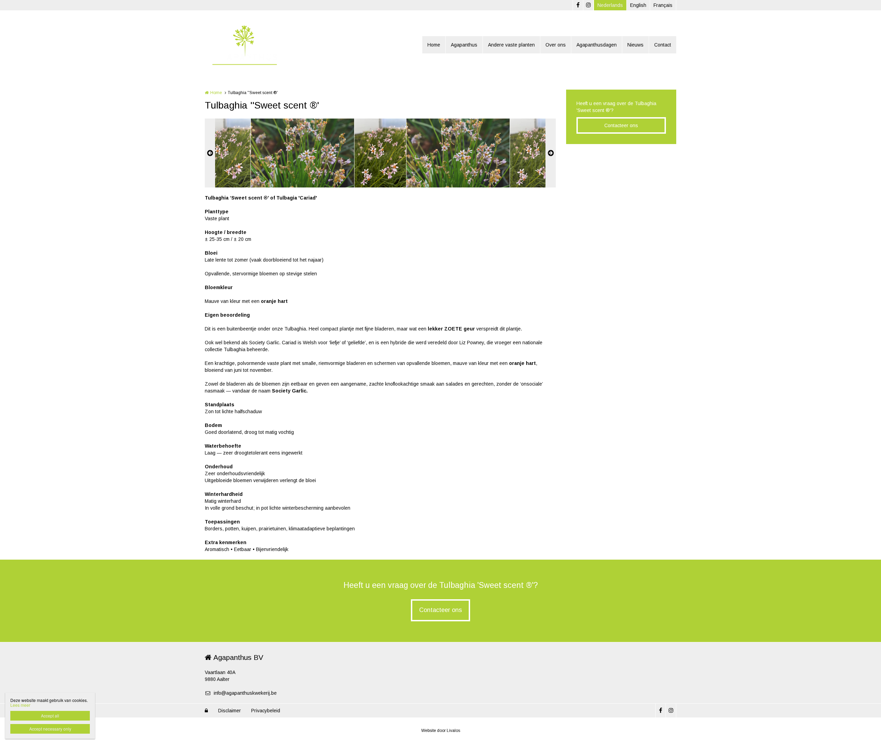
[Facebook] (578, 5)
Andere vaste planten (511, 45)
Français (663, 5)
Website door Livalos (440, 730)
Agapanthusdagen (596, 45)
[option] (380, 153)
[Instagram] (588, 5)
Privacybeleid (265, 710)
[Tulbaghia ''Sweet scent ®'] (225, 153)
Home (433, 45)
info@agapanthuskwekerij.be (245, 693)
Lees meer (20, 705)
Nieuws (635, 45)
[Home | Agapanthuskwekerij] (254, 45)
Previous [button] (210, 153)
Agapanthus (464, 45)
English (638, 5)
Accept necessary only (50, 729)
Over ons (555, 45)
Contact (662, 45)
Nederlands (610, 5)
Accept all (50, 715)
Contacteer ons (621, 125)
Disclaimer (229, 710)
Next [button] (550, 153)
